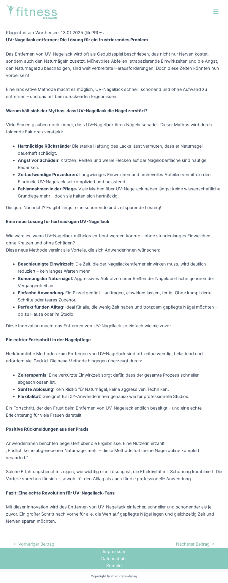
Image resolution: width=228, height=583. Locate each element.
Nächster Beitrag (195, 544)
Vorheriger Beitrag (33, 544)
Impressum (114, 551)
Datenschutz (114, 558)
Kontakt (114, 565)
